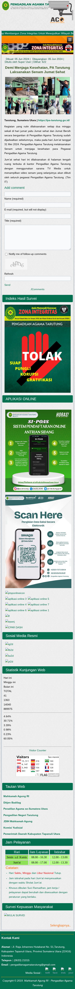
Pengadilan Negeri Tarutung (20, 815)
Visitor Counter (37, 750)
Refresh (8, 273)
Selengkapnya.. (60, 925)
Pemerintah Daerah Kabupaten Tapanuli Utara (31, 833)
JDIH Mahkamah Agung (17, 821)
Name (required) (13, 198)
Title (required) (12, 220)
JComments (37, 289)
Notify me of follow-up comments (27, 253)
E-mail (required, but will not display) (25, 209)
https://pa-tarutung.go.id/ (54, 120)
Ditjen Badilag (12, 802)
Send (7, 284)
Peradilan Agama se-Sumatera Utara (25, 808)
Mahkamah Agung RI (16, 796)
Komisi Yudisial (13, 827)
